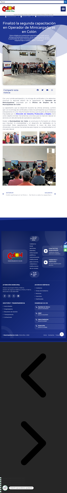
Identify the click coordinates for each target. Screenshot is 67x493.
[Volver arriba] (62, 334)
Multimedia (39, 299)
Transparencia (8, 314)
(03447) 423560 (42, 327)
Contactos (51, 335)
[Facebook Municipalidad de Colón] (4, 296)
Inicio (45, 335)
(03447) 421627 (42, 321)
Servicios (39, 296)
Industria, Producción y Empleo (45, 16)
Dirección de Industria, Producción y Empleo (33, 114)
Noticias (38, 293)
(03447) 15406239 (43, 308)
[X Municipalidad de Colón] (14, 296)
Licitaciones (8, 317)
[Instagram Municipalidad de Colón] (9, 296)
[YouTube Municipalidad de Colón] (18, 296)
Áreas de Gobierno (42, 290)
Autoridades (8, 306)
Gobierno (39, 288)
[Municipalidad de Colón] (15, 257)
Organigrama (8, 309)
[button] (63, 8)
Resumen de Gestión (11, 311)
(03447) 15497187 (43, 314)
